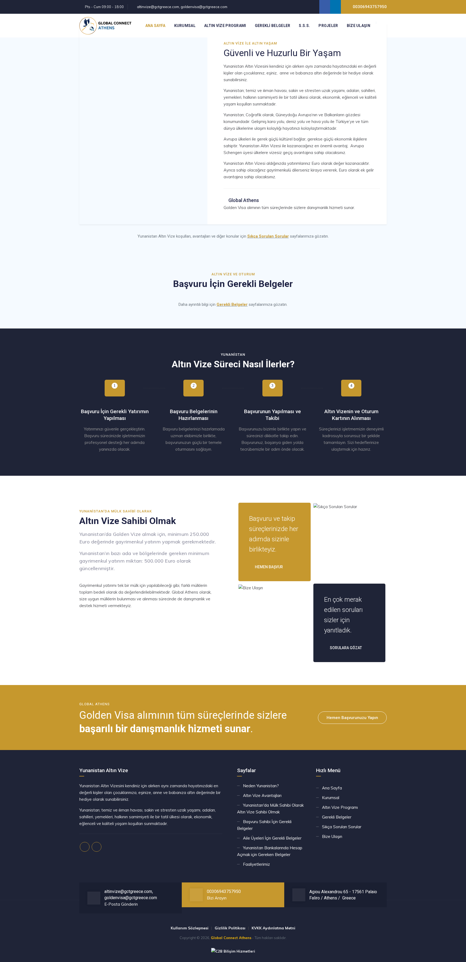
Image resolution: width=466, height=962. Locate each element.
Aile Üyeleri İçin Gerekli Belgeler (272, 838)
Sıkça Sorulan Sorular (268, 236)
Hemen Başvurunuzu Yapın (352, 717)
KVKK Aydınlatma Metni (273, 928)
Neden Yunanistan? (261, 785)
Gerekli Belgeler (272, 25)
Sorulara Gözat (345, 648)
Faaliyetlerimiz (256, 864)
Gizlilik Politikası (230, 928)
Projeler (328, 25)
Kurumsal (185, 25)
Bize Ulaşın (358, 25)
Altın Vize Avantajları (262, 795)
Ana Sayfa (155, 25)
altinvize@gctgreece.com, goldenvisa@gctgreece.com (182, 7)
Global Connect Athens (231, 938)
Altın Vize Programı (225, 25)
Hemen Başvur (268, 567)
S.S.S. (304, 25)
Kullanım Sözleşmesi (189, 928)
